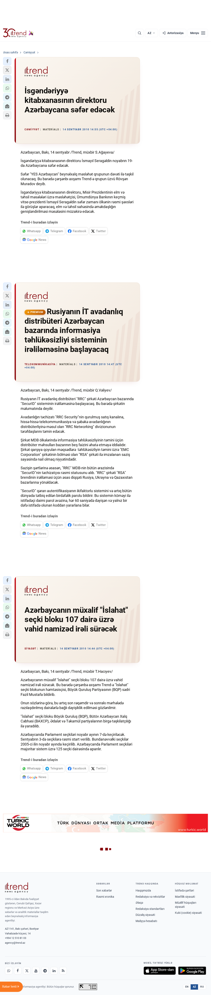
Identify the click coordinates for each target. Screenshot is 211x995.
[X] (26, 970)
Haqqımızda (143, 890)
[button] (7, 61)
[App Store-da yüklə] (160, 971)
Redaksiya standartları (150, 908)
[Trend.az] (18, 33)
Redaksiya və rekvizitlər (150, 896)
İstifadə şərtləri (184, 890)
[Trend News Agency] (16, 887)
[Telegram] (45, 970)
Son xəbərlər (104, 890)
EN (187, 986)
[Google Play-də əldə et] (192, 971)
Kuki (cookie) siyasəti (188, 912)
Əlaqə (139, 902)
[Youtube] (36, 970)
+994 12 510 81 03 (15, 938)
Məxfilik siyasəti (185, 896)
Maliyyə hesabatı (146, 921)
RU (202, 986)
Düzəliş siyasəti (145, 914)
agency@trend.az (15, 942)
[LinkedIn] (54, 970)
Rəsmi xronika (105, 896)
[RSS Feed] (63, 970)
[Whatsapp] (8, 970)
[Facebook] (17, 970)
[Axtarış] (139, 33)
